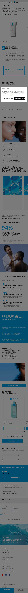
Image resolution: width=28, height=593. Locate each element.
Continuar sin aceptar (5, 88)
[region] (14, 94)
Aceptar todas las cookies (20, 98)
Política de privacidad (10, 94)
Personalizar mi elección (8, 98)
